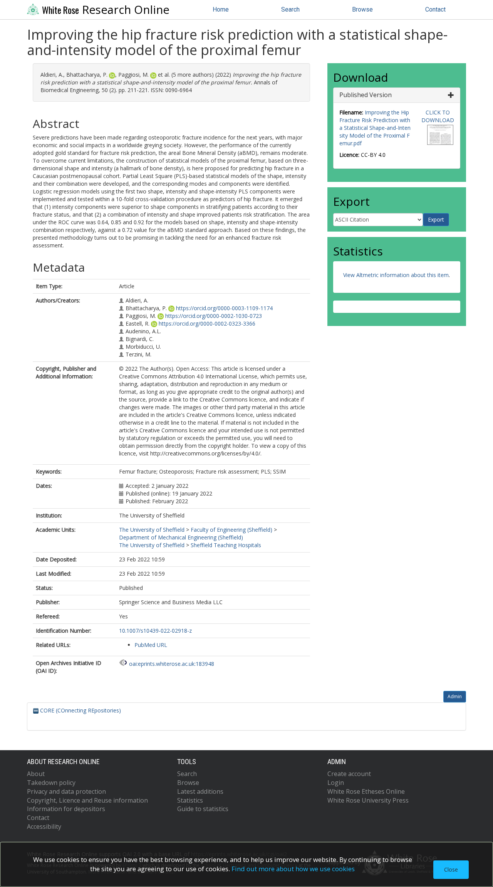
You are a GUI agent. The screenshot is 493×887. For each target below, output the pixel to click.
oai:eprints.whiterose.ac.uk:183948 (171, 663)
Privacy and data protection (66, 791)
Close (451, 869)
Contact (435, 9)
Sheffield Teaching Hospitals (226, 545)
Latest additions (200, 791)
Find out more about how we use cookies (293, 868)
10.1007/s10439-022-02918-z (155, 630)
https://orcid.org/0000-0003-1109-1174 (224, 308)
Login (335, 782)
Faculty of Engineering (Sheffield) (231, 529)
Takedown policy (51, 782)
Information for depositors (66, 809)
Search (290, 9)
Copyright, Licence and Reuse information (87, 800)
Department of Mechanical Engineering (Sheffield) (181, 537)
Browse (362, 9)
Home (221, 9)
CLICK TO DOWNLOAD (437, 116)
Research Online (105, 9)
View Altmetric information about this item (396, 275)
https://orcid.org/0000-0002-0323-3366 (207, 323)
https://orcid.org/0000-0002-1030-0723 (213, 315)
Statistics (190, 800)
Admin (455, 696)
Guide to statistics (202, 809)
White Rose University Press (368, 800)
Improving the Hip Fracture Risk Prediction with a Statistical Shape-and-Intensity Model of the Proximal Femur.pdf (375, 128)
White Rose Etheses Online (366, 791)
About (36, 773)
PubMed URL (150, 644)
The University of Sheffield (151, 529)
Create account (349, 773)
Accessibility (44, 826)
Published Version (365, 95)
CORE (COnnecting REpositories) (80, 710)
